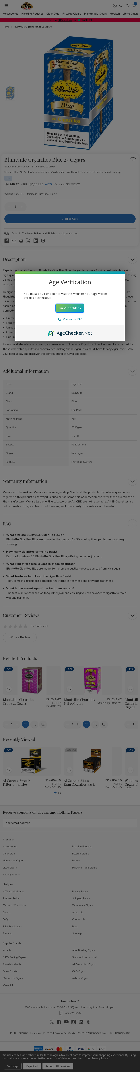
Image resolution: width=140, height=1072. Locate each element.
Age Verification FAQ (70, 319)
